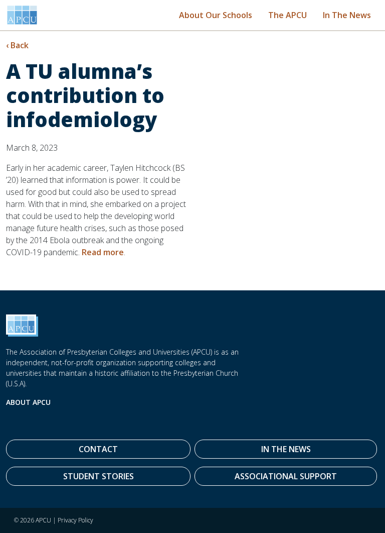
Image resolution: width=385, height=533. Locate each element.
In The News (347, 15)
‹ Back (17, 45)
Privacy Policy (75, 520)
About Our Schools (215, 15)
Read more (103, 252)
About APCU (28, 402)
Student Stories (98, 476)
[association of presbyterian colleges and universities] (22, 15)
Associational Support (286, 476)
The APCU (287, 15)
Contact (98, 449)
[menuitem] (215, 15)
